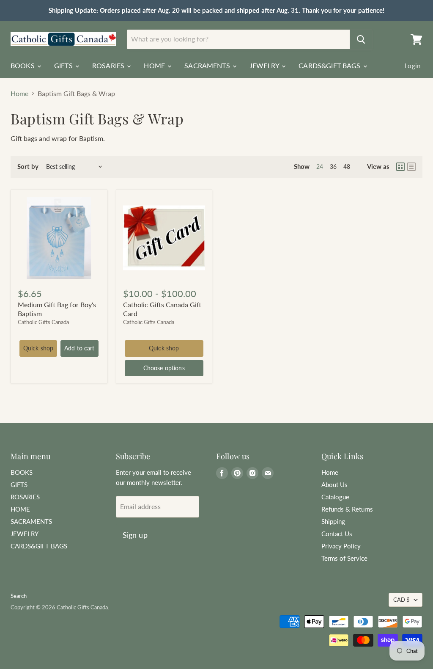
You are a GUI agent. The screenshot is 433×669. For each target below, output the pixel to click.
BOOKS (23, 65)
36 (333, 166)
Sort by (27, 166)
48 (346, 166)
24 (319, 166)
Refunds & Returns (347, 509)
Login (412, 65)
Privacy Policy (341, 546)
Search (19, 595)
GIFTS (64, 65)
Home (19, 93)
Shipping (333, 521)
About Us (334, 484)
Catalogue (335, 497)
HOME (155, 65)
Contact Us (336, 533)
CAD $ (401, 599)
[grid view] (400, 166)
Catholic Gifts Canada (43, 322)
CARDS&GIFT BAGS (330, 65)
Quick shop (38, 348)
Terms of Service (344, 558)
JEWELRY (265, 65)
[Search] (361, 39)
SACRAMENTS (208, 65)
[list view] (411, 166)
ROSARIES (109, 65)
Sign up (135, 535)
